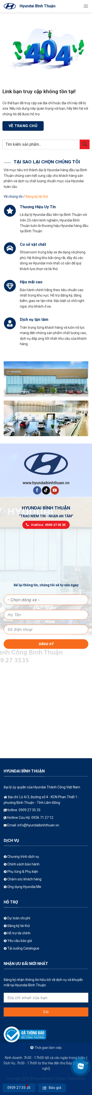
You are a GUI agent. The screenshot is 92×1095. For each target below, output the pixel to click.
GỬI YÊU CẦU (46, 123)
